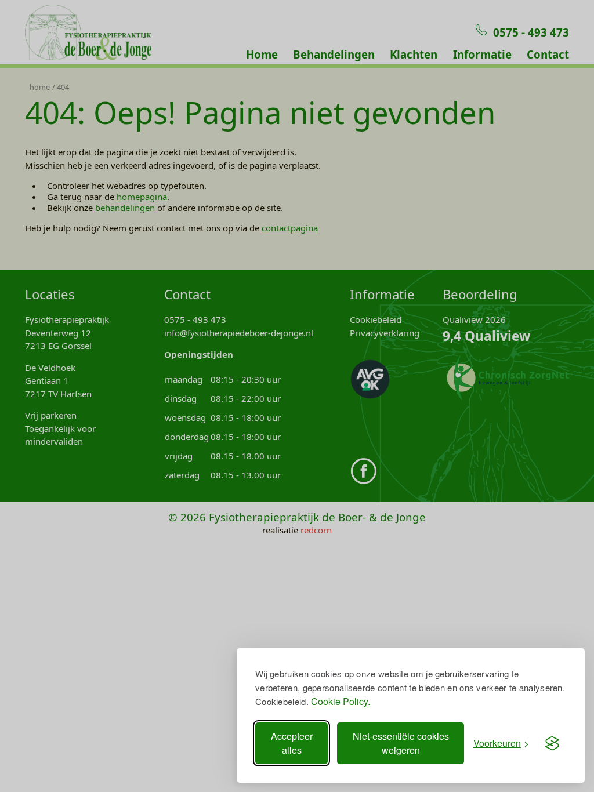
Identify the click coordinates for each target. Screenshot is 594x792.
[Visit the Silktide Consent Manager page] (552, 743)
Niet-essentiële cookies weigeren (401, 743)
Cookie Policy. (340, 701)
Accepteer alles (292, 743)
